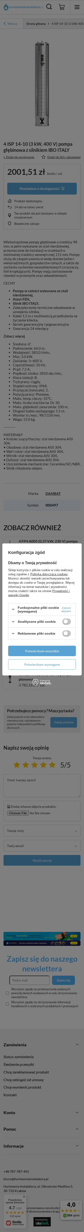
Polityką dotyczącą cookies (49, 574)
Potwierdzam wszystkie (42, 651)
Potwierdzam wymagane (42, 664)
